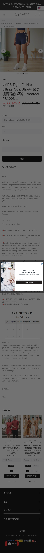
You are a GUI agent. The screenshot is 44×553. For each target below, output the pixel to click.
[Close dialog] (41, 263)
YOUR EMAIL (18, 276)
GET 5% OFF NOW (29, 282)
